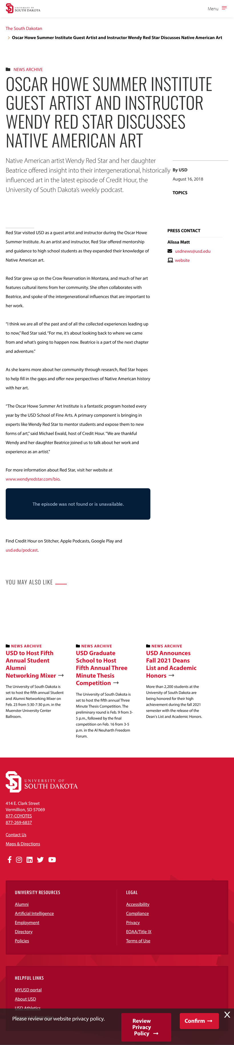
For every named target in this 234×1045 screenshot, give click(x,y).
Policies (22, 941)
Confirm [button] (195, 1020)
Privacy (133, 922)
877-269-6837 (19, 822)
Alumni (22, 904)
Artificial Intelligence (34, 913)
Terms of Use (138, 941)
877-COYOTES (19, 816)
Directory (24, 932)
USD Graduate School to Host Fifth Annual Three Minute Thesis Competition (102, 668)
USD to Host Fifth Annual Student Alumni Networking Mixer (31, 664)
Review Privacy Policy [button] (141, 1027)
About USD (25, 999)
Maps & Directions (23, 844)
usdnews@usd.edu (193, 251)
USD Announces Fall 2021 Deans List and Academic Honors (171, 664)
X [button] (227, 1014)
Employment (27, 922)
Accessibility (138, 904)
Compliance (137, 913)
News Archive (28, 69)
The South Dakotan (24, 28)
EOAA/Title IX (139, 932)
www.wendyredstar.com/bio (33, 479)
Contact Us (16, 835)
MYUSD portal (28, 990)
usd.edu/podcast (22, 550)
